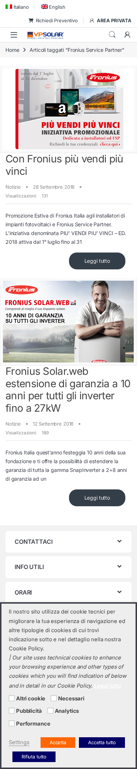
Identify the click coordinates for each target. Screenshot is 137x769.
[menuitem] (17, 7)
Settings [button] (19, 742)
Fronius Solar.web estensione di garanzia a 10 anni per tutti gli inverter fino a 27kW (67, 389)
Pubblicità (29, 711)
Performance (33, 723)
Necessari (71, 698)
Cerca (112, 35)
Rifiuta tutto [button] (34, 757)
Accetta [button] (58, 742)
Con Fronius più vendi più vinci (64, 165)
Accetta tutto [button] (102, 742)
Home (12, 50)
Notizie (13, 187)
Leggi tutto (97, 261)
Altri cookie (30, 698)
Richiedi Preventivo (57, 20)
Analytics (67, 711)
